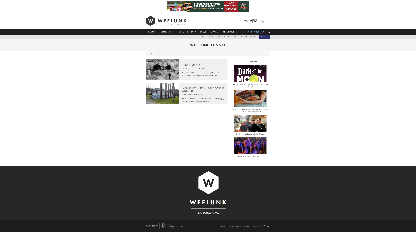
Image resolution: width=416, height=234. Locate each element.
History (192, 32)
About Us (254, 37)
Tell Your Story (214, 37)
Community (166, 32)
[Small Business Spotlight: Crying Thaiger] (250, 124)
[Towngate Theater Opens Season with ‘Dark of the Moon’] (250, 74)
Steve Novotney (187, 94)
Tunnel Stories (191, 64)
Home (151, 32)
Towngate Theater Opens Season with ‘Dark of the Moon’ (250, 85)
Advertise (228, 37)
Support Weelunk (241, 37)
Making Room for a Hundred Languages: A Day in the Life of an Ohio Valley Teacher (250, 110)
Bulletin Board (209, 32)
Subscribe (264, 37)
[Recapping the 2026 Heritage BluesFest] (250, 146)
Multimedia (230, 32)
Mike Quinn (186, 69)
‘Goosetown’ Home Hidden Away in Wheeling (203, 89)
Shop (204, 37)
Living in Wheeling (253, 32)
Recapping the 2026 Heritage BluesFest (250, 156)
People (180, 32)
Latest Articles (250, 62)
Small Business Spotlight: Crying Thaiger (250, 134)
